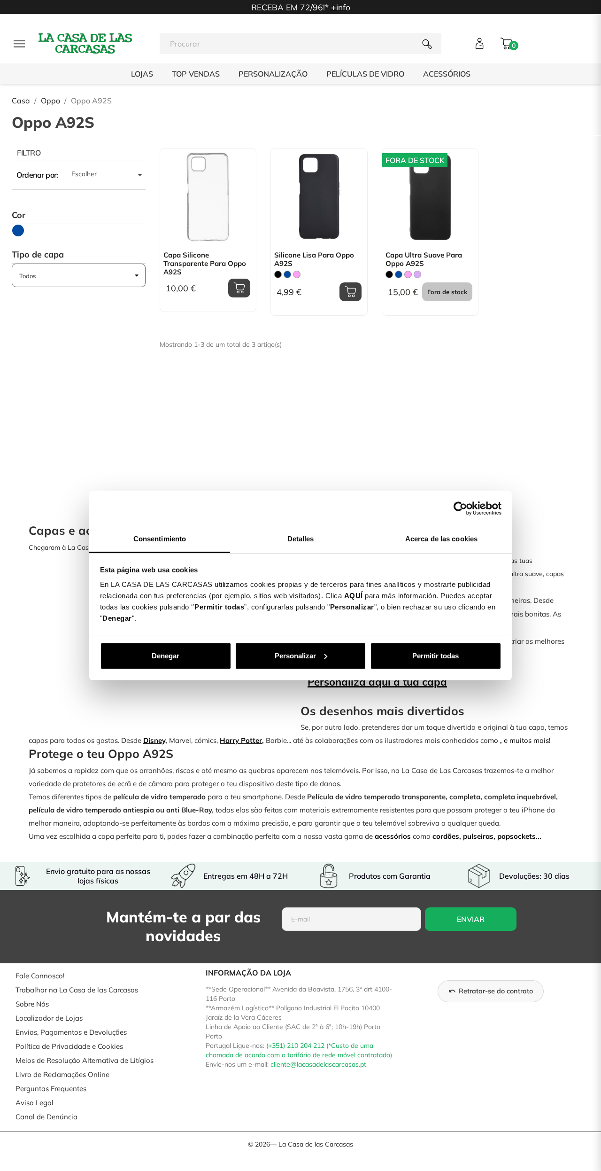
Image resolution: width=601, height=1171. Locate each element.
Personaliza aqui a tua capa (377, 681)
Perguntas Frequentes (50, 1088)
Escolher (108, 174)
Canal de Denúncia (46, 1116)
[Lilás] (417, 274)
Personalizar (295, 656)
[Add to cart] (239, 288)
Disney (154, 740)
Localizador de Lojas (49, 1018)
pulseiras (478, 836)
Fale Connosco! (39, 975)
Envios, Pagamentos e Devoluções (71, 1032)
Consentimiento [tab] (159, 539)
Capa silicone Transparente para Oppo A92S (204, 263)
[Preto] (278, 274)
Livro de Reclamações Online (62, 1074)
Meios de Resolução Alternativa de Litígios (84, 1060)
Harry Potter (241, 740)
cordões (445, 836)
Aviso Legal (34, 1102)
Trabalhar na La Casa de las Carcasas (76, 989)
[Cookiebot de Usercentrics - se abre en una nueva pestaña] (460, 508)
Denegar (165, 656)
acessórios (393, 836)
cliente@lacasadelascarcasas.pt (318, 1064)
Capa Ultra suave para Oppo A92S (423, 259)
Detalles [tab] (300, 539)
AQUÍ (353, 596)
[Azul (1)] (18, 230)
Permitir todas (435, 656)
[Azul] (287, 274)
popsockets (516, 836)
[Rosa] (296, 274)
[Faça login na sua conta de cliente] (479, 43)
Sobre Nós (32, 1003)
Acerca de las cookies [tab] (441, 539)
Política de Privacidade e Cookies (69, 1046)
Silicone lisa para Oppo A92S (314, 259)
